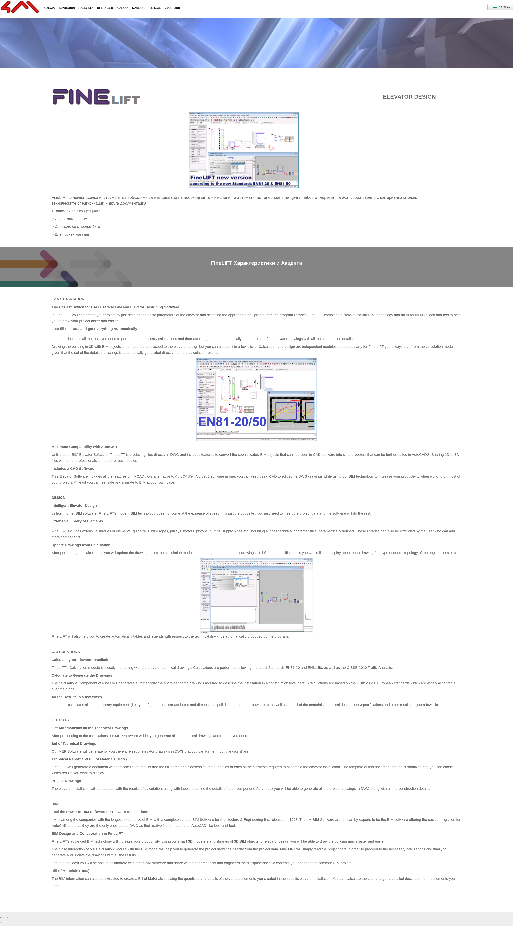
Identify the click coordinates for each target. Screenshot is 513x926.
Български (503, 6)
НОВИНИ (122, 7)
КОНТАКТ (138, 7)
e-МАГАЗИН (172, 7)
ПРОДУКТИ (85, 7)
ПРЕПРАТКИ (105, 7)
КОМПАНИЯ (67, 7)
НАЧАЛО (49, 7)
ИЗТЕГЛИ (155, 7)
